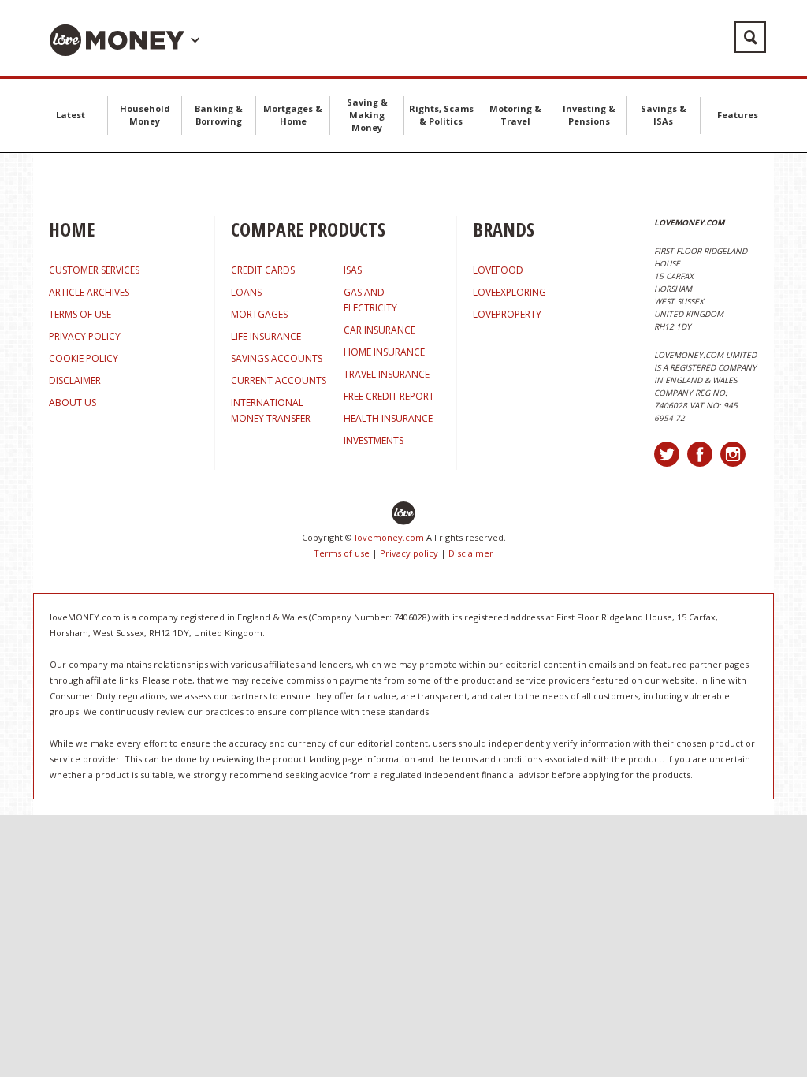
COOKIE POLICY (83, 358)
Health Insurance (388, 418)
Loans (246, 292)
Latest (70, 115)
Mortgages (259, 314)
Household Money (145, 114)
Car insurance (379, 330)
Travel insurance (387, 374)
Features (737, 115)
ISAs (353, 270)
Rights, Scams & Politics (441, 114)
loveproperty (507, 314)
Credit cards (263, 270)
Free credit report (389, 396)
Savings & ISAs (663, 114)
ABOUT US (72, 402)
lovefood (498, 270)
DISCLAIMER (75, 380)
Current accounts (278, 380)
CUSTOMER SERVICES (94, 270)
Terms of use (342, 553)
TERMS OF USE (80, 314)
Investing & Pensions (589, 114)
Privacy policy (409, 553)
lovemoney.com (389, 537)
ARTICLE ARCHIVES (89, 292)
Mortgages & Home (292, 114)
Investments (374, 440)
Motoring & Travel (515, 114)
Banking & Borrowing (219, 114)
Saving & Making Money (367, 114)
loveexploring (509, 292)
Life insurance (266, 336)
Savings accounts (276, 358)
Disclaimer (470, 553)
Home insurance (384, 352)
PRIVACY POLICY (85, 336)
